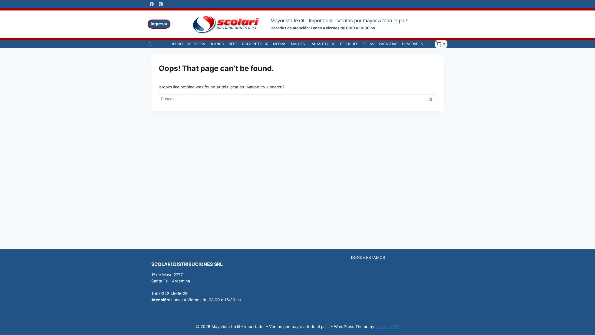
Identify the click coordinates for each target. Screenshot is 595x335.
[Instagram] (161, 4)
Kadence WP (387, 326)
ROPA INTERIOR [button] (255, 44)
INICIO (177, 44)
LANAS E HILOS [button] (322, 44)
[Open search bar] (150, 44)
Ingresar (159, 23)
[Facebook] (151, 4)
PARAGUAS (388, 44)
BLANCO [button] (217, 44)
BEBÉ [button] (233, 44)
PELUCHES (349, 44)
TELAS (368, 44)
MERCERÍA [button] (196, 44)
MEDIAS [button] (279, 44)
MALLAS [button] (298, 44)
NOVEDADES (412, 44)
